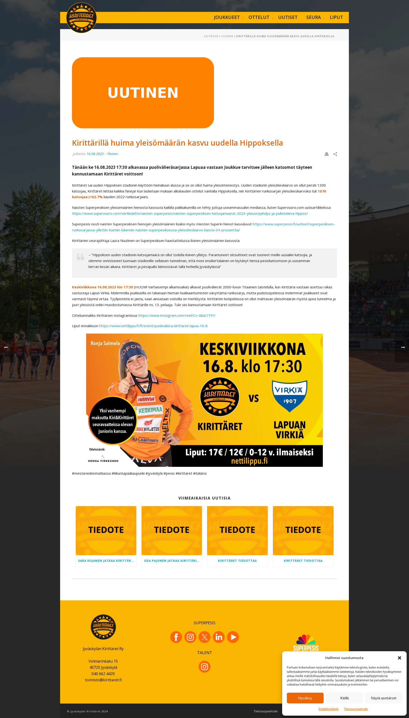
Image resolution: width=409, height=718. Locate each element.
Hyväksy (305, 698)
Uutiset (288, 17)
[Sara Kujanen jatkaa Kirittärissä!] (106, 530)
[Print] (327, 154)
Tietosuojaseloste (356, 709)
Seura (313, 17)
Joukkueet (227, 17)
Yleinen (227, 36)
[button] (399, 658)
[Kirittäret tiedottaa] (237, 530)
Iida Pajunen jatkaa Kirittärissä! (173, 561)
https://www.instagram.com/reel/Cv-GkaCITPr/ (177, 315)
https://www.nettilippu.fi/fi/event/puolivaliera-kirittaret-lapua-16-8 (153, 325)
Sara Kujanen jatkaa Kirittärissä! (107, 561)
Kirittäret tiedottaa (237, 561)
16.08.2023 (95, 154)
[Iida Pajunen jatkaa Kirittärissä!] (172, 530)
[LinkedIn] (219, 637)
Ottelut (259, 17)
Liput (336, 17)
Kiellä (344, 698)
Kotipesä (211, 36)
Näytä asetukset (383, 698)
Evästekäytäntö (329, 709)
